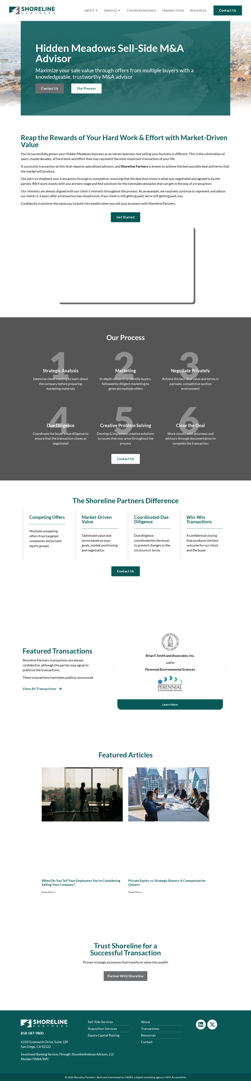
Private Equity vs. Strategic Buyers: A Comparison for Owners (167, 882)
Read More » (49, 892)
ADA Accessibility (175, 1077)
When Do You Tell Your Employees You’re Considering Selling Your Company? (81, 882)
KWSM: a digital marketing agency (144, 1077)
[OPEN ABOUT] (96, 10)
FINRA (36, 1059)
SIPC (45, 1059)
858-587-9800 (32, 1033)
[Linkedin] (201, 1024)
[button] (114, 666)
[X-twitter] (212, 1024)
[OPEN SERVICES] (119, 10)
